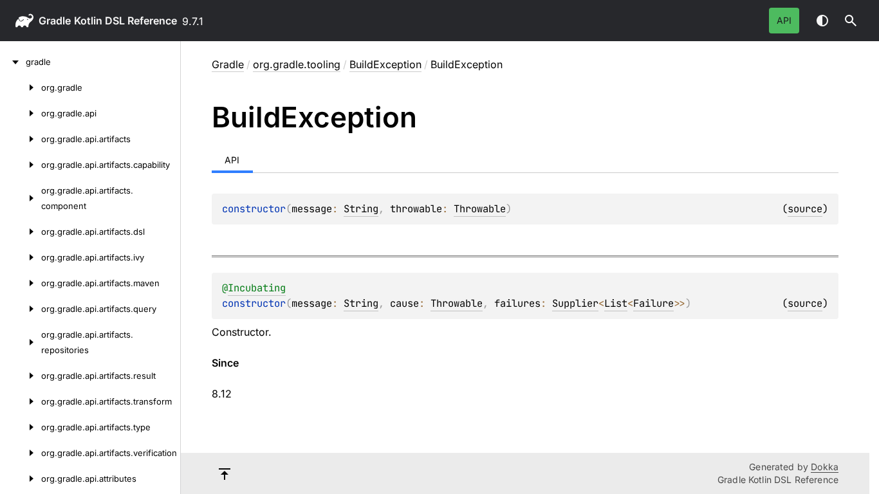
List (615, 303)
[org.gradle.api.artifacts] (20, 139)
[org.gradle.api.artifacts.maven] (20, 283)
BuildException (385, 64)
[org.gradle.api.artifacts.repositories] (20, 342)
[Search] (851, 20)
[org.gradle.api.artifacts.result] (20, 376)
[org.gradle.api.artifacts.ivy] (20, 257)
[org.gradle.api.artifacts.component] (20, 198)
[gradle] (13, 62)
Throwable (480, 208)
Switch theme (822, 20)
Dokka (824, 466)
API (784, 20)
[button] (851, 20)
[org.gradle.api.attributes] (20, 478)
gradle (55, 20)
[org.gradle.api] (20, 113)
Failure (653, 303)
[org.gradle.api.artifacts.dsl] (20, 231)
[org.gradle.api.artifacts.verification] (20, 453)
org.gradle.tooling (296, 64)
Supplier (575, 303)
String (361, 208)
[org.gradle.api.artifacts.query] (20, 309)
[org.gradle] (20, 87)
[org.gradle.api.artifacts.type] (20, 427)
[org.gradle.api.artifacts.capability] (20, 165)
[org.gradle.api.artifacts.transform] (20, 401)
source (805, 208)
